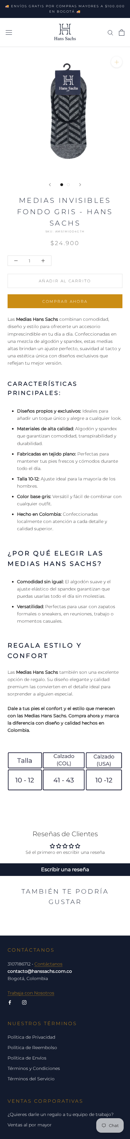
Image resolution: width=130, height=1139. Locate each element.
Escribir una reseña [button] (65, 869)
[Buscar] (110, 32)
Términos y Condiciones (34, 1068)
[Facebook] (10, 1002)
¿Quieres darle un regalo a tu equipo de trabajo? (61, 1114)
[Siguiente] (80, 184)
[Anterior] (50, 184)
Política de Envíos (27, 1058)
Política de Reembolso (32, 1047)
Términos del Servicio (31, 1079)
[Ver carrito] (121, 32)
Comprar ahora (64, 301)
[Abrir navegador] (9, 32)
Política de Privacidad (31, 1037)
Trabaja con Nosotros (31, 993)
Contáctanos (48, 964)
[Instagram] (24, 1002)
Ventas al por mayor (30, 1125)
